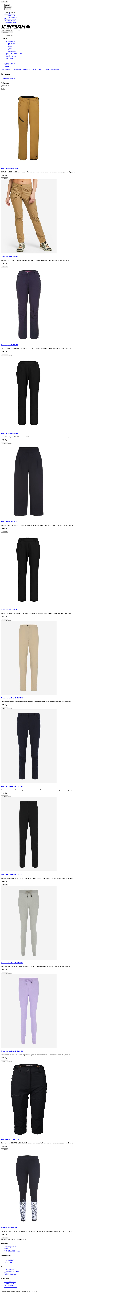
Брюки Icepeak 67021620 (9, 610)
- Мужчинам (25, 69)
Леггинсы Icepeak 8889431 (9, 1227)
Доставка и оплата (10, 56)
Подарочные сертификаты (12, 1271)
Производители (9, 1269)
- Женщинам (16, 69)
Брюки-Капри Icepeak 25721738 (11, 1139)
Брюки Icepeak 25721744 (9, 521)
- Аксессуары (54, 69)
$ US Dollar (8, 7)
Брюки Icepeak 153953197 (9, 345)
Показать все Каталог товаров (14, 53)
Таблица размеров (10, 1247)
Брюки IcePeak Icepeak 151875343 (12, 786)
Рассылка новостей (10, 1287)
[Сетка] (3, 82)
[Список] (1, 82)
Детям (10, 46)
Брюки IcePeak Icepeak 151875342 (12, 698)
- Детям (33, 69)
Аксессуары (12, 51)
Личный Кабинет (10, 1282)
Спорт (10, 50)
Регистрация (12, 15)
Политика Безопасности (12, 1252)
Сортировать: (5, 83)
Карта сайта (8, 1262)
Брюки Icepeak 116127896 (9, 168)
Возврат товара (9, 1260)
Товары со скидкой (10, 1274)
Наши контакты (9, 58)
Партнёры (7, 1273)
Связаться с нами (9, 1259)
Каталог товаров (9, 41)
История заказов (9, 1283)
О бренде (7, 55)
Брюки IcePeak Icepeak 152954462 (12, 1051)
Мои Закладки (9, 1285)
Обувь (10, 48)
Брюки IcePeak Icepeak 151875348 (12, 874)
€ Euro (7, 5)
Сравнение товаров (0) (8, 78)
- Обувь (39, 69)
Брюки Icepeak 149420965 (9, 256)
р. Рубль (7, 9)
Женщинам (11, 43)
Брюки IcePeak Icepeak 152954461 (12, 963)
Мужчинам (11, 45)
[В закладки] (9, 355)
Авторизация (12, 17)
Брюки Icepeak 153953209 (9, 433)
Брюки (6, 66)
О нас (6, 1248)
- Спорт (46, 69)
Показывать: (5, 87)
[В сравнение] (11, 355)
